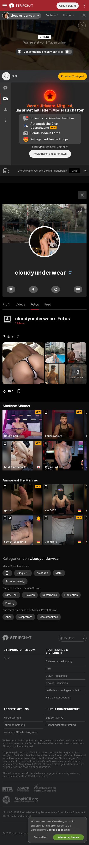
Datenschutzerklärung (59, 661)
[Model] (82, 195)
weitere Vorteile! (57, 147)
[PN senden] (78, 289)
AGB (48, 668)
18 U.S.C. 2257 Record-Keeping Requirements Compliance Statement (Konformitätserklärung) (43, 814)
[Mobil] (7, 573)
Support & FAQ (54, 717)
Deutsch (69, 638)
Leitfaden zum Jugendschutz (63, 690)
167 (10, 391)
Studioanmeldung (14, 725)
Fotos (69, 15)
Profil (6, 304)
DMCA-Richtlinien (56, 675)
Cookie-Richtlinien (57, 683)
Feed (47, 304)
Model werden (12, 717)
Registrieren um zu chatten (50, 153)
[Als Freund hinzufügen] (55, 289)
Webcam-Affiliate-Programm (21, 732)
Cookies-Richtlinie (58, 829)
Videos (52, 15)
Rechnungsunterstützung (61, 725)
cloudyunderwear (45, 558)
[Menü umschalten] (4, 5)
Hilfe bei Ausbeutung (58, 697)
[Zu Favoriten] (6, 76)
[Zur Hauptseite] (26, 5)
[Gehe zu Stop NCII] (26, 799)
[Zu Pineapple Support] (6, 800)
